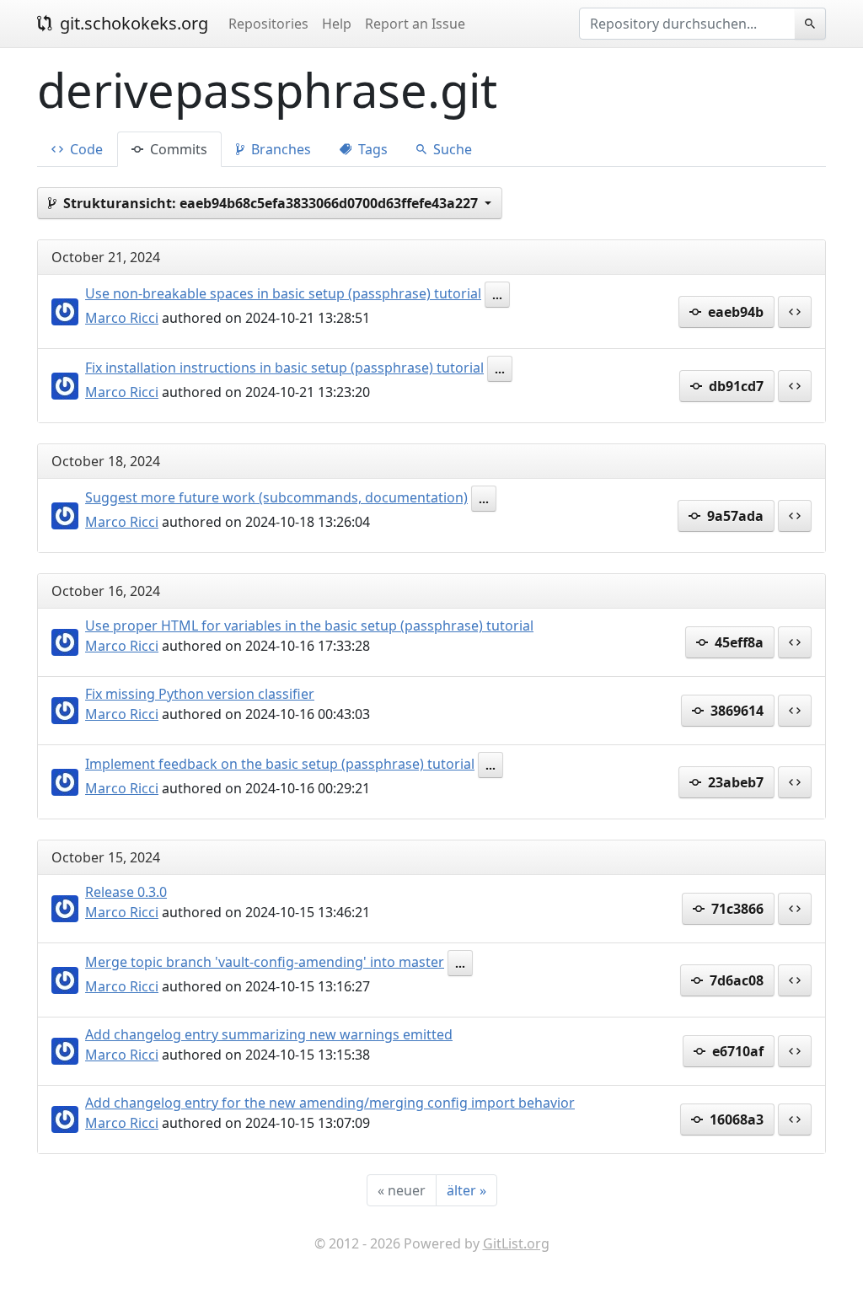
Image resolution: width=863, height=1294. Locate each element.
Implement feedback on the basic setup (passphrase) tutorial (279, 763)
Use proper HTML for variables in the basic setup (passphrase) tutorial (309, 625)
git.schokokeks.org (132, 23)
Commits (177, 149)
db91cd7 (734, 386)
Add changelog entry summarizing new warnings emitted (269, 1034)
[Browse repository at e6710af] (795, 1051)
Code (85, 149)
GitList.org (516, 1243)
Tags (371, 149)
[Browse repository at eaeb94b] (795, 312)
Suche (451, 149)
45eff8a (737, 642)
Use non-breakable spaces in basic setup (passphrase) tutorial (283, 293)
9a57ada (734, 516)
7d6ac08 (735, 980)
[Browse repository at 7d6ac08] (795, 980)
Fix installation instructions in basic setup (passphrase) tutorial (284, 367)
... (497, 295)
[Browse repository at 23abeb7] (795, 782)
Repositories (268, 23)
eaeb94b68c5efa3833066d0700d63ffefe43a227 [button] (272, 203)
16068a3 (735, 1119)
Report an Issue (415, 23)
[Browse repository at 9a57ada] (795, 516)
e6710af (736, 1051)
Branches (279, 149)
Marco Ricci (121, 318)
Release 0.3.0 (126, 892)
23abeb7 (734, 782)
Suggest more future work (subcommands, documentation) (276, 497)
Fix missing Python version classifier (199, 694)
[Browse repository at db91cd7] (795, 386)
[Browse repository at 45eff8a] (795, 642)
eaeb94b (734, 312)
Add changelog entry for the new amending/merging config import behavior (330, 1102)
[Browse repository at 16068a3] (795, 1119)
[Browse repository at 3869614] (795, 711)
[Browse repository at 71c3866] (795, 909)
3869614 (735, 710)
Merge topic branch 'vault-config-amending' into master (264, 962)
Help (336, 23)
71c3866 (736, 908)
